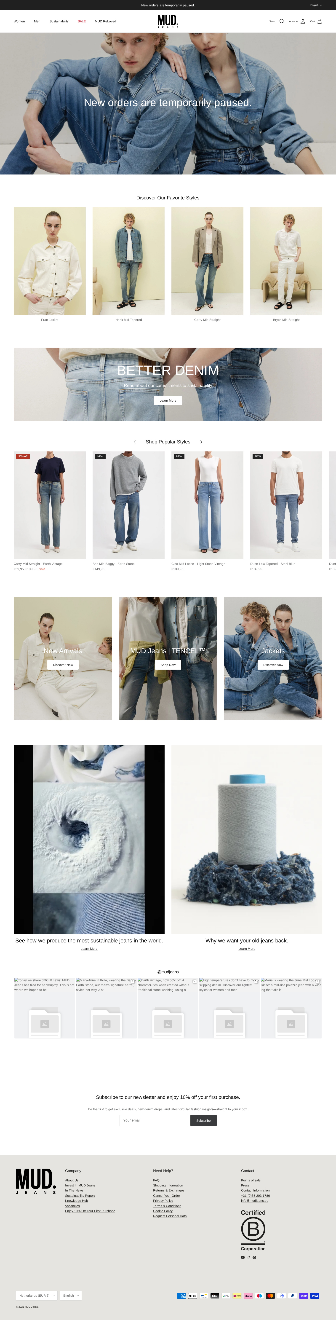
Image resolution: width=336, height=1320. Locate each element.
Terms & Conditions (167, 1206)
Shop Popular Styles (168, 442)
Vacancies (72, 1206)
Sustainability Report (80, 1195)
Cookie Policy (163, 1211)
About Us (71, 1180)
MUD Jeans (31, 1306)
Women (19, 21)
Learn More (168, 400)
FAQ (156, 1180)
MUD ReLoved (105, 21)
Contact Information (255, 1190)
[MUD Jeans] (168, 21)
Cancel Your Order (166, 1195)
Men (37, 21)
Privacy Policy (163, 1200)
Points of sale (251, 1180)
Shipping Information (168, 1185)
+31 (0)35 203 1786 (255, 1195)
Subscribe (203, 1120)
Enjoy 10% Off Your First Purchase (90, 1211)
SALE (82, 21)
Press (245, 1185)
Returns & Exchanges (168, 1190)
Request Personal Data (170, 1216)
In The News (74, 1190)
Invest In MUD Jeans (80, 1185)
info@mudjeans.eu (254, 1200)
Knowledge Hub (76, 1200)
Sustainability (59, 21)
